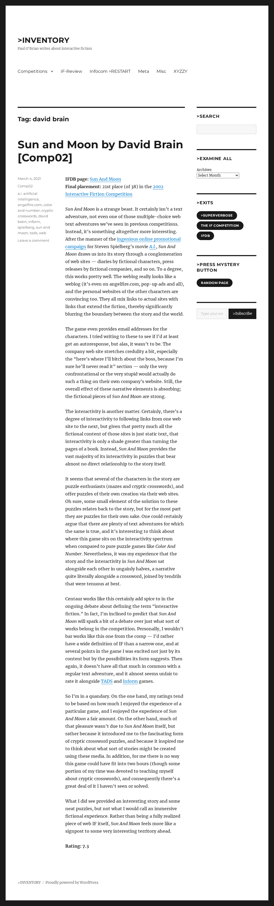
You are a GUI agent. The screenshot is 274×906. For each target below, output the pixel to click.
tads (33, 233)
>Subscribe (242, 313)
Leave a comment (33, 240)
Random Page (215, 283)
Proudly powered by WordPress (71, 882)
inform (34, 221)
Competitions (32, 71)
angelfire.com (30, 205)
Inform (130, 681)
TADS (107, 681)
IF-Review (71, 71)
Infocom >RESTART (110, 71)
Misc (161, 71)
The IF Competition (220, 225)
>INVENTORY (43, 40)
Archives (204, 170)
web (42, 233)
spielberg (26, 227)
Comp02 (25, 186)
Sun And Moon (105, 179)
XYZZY (180, 71)
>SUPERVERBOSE (217, 215)
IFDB (205, 236)
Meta (143, 71)
